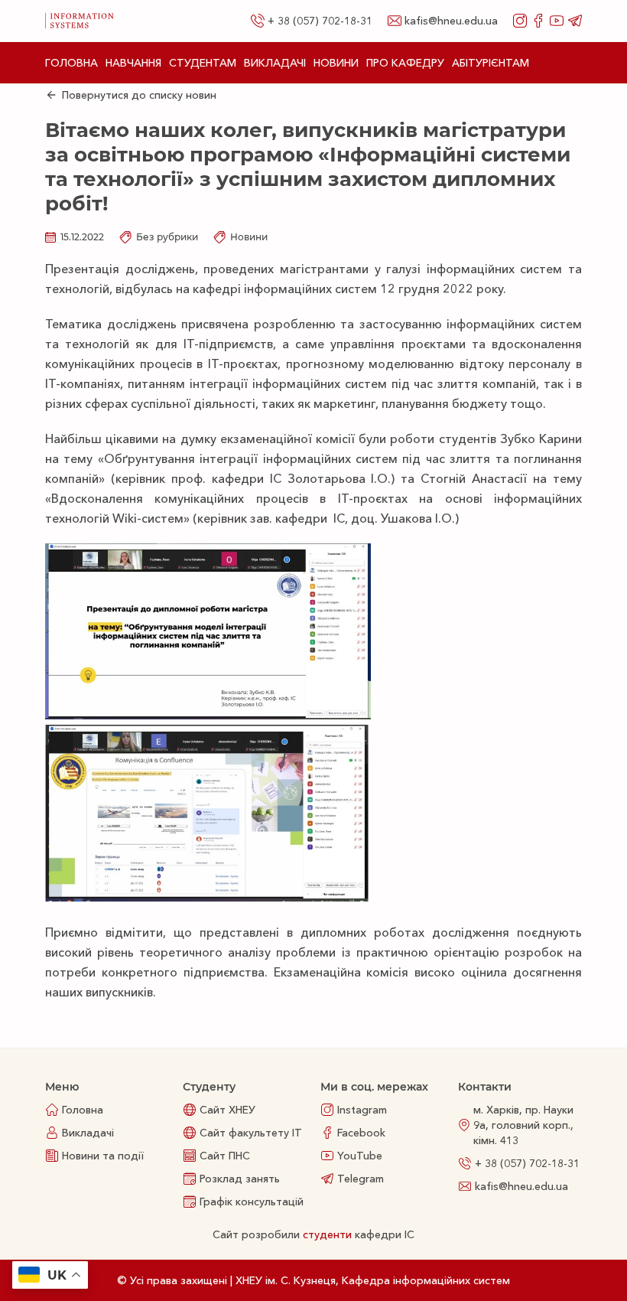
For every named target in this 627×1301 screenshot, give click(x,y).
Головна (71, 63)
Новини (336, 63)
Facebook (361, 1133)
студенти (327, 1234)
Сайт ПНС (225, 1155)
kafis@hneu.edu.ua (451, 21)
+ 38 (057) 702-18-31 (320, 21)
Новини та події (103, 1155)
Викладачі (275, 63)
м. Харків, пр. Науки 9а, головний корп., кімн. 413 (523, 1125)
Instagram (362, 1110)
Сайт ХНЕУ (227, 1110)
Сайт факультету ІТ (251, 1133)
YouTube (359, 1155)
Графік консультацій (252, 1201)
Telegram (360, 1178)
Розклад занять (240, 1178)
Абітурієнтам (490, 63)
